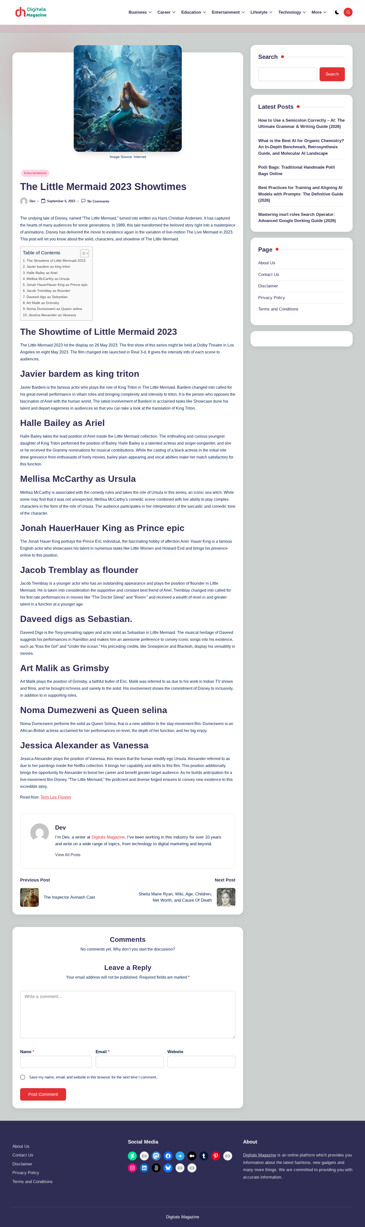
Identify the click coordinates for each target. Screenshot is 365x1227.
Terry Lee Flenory (55, 797)
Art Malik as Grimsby (43, 303)
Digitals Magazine (108, 837)
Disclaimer (268, 286)
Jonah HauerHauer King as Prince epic (57, 285)
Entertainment (35, 173)
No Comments (98, 201)
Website (175, 1051)
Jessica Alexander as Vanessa (52, 315)
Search (268, 56)
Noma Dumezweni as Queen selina (54, 309)
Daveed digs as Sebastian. (48, 297)
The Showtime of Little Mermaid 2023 (56, 261)
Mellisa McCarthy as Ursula (48, 279)
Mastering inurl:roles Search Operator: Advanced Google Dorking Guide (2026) (297, 217)
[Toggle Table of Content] (82, 253)
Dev (60, 827)
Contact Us (268, 274)
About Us (266, 263)
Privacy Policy (271, 297)
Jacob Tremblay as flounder (48, 291)
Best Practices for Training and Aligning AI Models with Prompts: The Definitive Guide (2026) (300, 194)
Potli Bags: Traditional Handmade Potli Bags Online (296, 170)
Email (103, 1051)
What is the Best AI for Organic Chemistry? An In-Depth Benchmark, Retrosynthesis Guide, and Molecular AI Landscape (301, 147)
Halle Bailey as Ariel (42, 273)
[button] (67, 855)
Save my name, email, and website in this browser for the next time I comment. (93, 1077)
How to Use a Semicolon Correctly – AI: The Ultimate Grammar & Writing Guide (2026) (301, 123)
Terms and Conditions (278, 309)
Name (27, 1051)
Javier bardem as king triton (48, 266)
